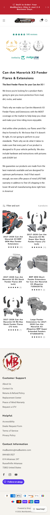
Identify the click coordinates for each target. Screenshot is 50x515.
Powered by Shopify (25, 508)
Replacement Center (11, 398)
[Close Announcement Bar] (48, 7)
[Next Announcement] (46, 7)
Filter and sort (13, 205)
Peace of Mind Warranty (13, 402)
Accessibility (8, 421)
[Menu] (3, 20)
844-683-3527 (8, 454)
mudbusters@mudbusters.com (16, 450)
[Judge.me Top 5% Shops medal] (38, 46)
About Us (6, 384)
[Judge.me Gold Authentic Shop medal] (11, 46)
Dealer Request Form (12, 426)
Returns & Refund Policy (13, 393)
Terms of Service (10, 431)
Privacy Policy (8, 435)
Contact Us (7, 388)
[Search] (46, 20)
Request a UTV (9, 407)
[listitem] (25, 7)
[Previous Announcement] (4, 7)
